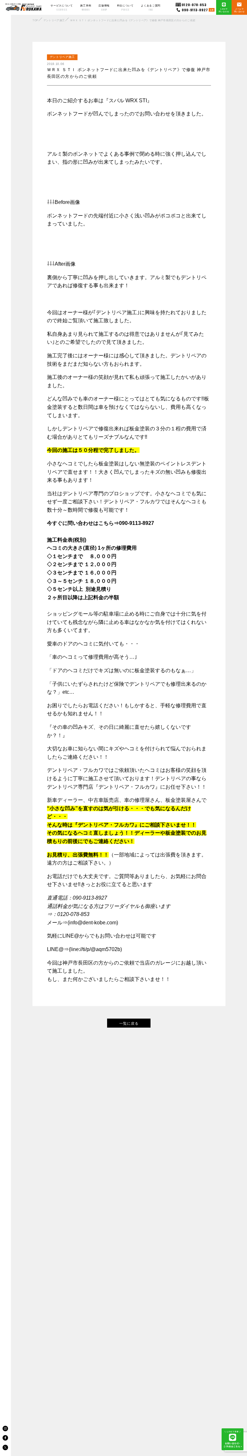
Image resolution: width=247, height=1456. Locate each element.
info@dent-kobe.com (92, 922)
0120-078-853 (194, 4)
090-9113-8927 (198, 9)
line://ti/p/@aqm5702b (95, 949)
